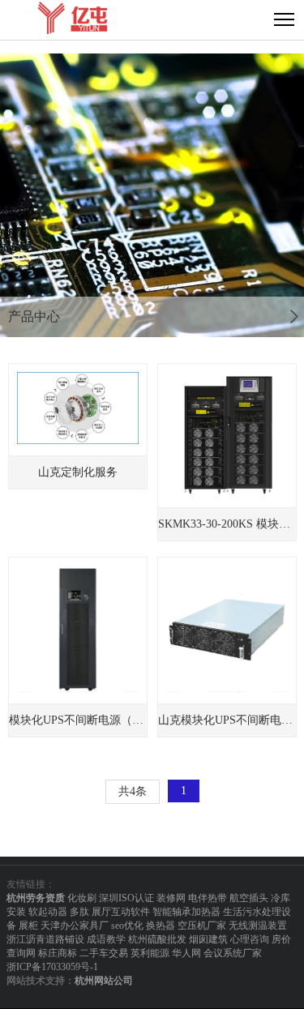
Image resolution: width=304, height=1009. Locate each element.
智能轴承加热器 (186, 911)
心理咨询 (249, 939)
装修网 (171, 898)
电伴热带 (207, 898)
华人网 (186, 953)
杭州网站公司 (104, 980)
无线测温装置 (258, 925)
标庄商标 (57, 953)
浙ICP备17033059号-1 (52, 967)
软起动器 (47, 911)
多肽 (79, 911)
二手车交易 (103, 953)
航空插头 (248, 898)
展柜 (28, 925)
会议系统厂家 (232, 953)
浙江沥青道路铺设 (45, 939)
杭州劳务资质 (35, 898)
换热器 (160, 925)
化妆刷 (81, 898)
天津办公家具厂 (75, 925)
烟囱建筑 (208, 939)
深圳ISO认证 (126, 898)
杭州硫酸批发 (157, 939)
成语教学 (106, 939)
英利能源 (150, 953)
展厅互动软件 (121, 911)
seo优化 (127, 925)
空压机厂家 (202, 925)
